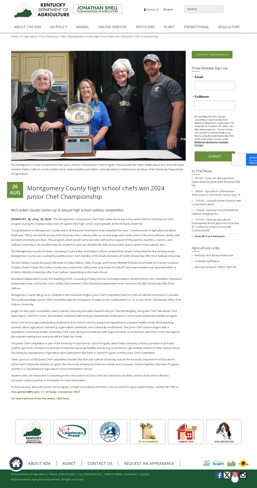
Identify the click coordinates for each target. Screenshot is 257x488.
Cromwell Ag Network (207, 261)
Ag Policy (58, 27)
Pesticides (145, 27)
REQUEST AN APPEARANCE (149, 463)
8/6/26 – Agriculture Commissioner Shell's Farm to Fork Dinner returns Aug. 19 (216, 193)
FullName (202, 96)
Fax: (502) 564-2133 (89, 474)
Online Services (112, 27)
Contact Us (152, 9)
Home (14, 36)
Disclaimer (130, 474)
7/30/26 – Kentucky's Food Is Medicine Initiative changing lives (215, 211)
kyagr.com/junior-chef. (65, 392)
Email (199, 77)
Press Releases (48, 36)
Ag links (144, 474)
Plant (169, 27)
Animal (82, 27)
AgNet (169, 9)
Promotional (196, 27)
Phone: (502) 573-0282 (62, 474)
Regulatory (229, 27)
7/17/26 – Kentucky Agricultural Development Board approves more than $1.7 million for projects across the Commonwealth (215, 225)
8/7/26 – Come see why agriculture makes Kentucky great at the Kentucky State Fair (216, 181)
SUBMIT (215, 156)
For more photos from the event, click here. (40, 398)
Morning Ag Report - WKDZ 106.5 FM (215, 267)
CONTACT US (100, 463)
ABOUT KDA (39, 463)
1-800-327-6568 (112, 474)
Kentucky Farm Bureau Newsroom (214, 255)
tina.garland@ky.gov (25, 392)
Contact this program (212, 54)
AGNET (69, 463)
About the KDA (27, 27)
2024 (63, 36)
